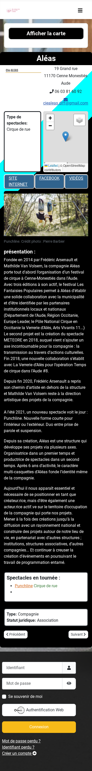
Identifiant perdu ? (18, 747)
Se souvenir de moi (25, 696)
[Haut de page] (83, 761)
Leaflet (53, 165)
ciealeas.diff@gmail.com (65, 103)
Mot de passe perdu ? (21, 741)
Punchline (24, 585)
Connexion (39, 726)
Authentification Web (44, 709)
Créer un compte (17, 753)
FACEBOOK (49, 178)
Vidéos (76, 178)
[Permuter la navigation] (80, 10)
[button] (65, 136)
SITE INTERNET (18, 181)
